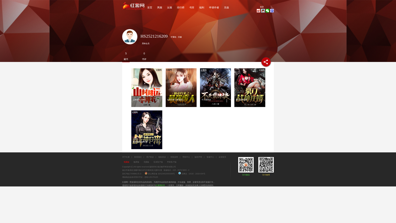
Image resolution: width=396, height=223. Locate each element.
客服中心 (210, 157)
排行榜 (180, 7)
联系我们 (138, 157)
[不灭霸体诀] (215, 87)
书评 (144, 59)
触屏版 (136, 162)
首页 (149, 7)
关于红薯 (126, 157)
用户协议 (150, 157)
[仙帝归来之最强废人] (181, 87)
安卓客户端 (158, 162)
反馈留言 (222, 157)
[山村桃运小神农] (146, 87)
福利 (201, 7)
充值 (226, 7)
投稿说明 (174, 157)
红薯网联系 (160, 185)
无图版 (146, 162)
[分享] (266, 62)
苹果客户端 (171, 162)
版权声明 (198, 157)
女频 (169, 7)
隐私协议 (162, 157)
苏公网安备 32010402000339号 (161, 174)
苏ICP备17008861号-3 (131, 174)
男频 (159, 7)
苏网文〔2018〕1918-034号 (193, 174)
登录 (262, 7)
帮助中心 (186, 157)
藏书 (126, 59)
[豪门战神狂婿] (249, 87)
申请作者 (214, 7)
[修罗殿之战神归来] (146, 129)
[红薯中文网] (133, 11)
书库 (191, 7)
